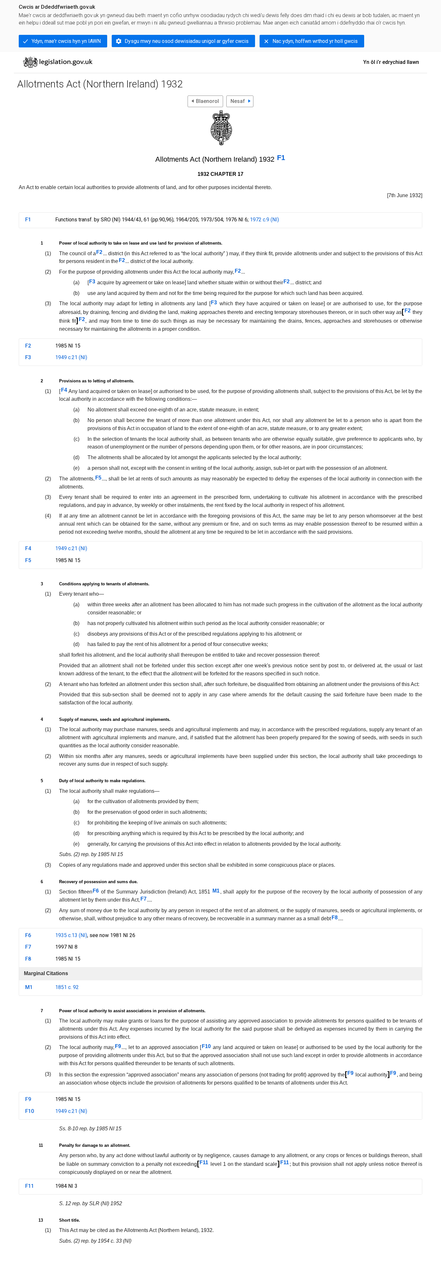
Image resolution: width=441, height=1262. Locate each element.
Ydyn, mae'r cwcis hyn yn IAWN (66, 41)
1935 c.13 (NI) (71, 935)
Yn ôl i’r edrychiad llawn (391, 62)
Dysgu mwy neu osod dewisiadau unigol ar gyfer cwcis (187, 41)
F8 (335, 917)
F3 (92, 281)
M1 (216, 890)
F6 (96, 890)
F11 (204, 1162)
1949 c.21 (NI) (71, 357)
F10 (206, 1046)
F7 (143, 899)
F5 (98, 477)
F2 (99, 252)
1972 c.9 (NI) (264, 220)
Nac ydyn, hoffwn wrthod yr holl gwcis (315, 41)
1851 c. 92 (67, 987)
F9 (118, 1046)
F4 (64, 390)
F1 (281, 158)
